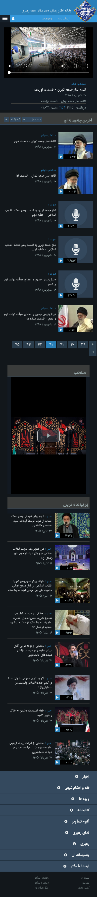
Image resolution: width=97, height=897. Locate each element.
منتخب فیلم (78, 83)
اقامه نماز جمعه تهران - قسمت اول (35, 175)
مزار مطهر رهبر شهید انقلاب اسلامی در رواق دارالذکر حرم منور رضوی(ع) (32, 553)
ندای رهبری (81, 832)
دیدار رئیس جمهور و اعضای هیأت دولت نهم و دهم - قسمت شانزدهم (30, 316)
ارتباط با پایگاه (41, 883)
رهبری (84, 844)
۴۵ (17, 345)
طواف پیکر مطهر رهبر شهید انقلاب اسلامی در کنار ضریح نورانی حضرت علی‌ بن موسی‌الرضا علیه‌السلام (30, 585)
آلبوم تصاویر (80, 821)
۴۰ (72, 345)
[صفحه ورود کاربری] (13, 18)
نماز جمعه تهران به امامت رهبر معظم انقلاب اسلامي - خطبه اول (30, 247)
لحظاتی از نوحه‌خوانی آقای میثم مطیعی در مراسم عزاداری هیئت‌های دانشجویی (32, 650)
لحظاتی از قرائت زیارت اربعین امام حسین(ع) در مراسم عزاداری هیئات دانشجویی (30, 747)
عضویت (86, 883)
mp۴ (62, 108)
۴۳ (40, 345)
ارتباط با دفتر (80, 866)
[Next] (93, 352)
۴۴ (28, 345)
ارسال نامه (64, 18)
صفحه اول (85, 878)
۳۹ (83, 345)
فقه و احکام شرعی (77, 788)
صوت (53, 204)
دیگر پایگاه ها (41, 888)
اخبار (49, 516)
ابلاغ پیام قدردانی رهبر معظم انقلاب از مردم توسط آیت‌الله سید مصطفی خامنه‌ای (31, 521)
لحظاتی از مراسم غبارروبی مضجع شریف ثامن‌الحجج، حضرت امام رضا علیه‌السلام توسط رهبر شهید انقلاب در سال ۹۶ (30, 620)
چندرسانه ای (80, 855)
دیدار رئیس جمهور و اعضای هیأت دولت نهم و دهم (30, 281)
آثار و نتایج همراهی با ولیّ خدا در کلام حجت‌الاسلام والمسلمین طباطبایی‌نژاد (30, 683)
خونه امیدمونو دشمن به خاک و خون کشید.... (31, 712)
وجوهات (47, 18)
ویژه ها (84, 799)
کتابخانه (83, 810)
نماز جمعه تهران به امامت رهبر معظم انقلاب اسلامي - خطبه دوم (30, 212)
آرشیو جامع (84, 888)
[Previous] (93, 344)
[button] (5, 18)
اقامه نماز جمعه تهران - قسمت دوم (35, 141)
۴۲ (51, 345)
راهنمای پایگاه (41, 878)
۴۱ (62, 345)
